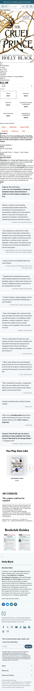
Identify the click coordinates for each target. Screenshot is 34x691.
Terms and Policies (8, 675)
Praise (2, 182)
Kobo (23, 131)
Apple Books (13, 127)
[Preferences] (23, 6)
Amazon (3, 127)
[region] (17, 468)
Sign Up (28, 646)
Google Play (4, 131)
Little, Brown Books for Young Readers (11, 76)
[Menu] (3, 6)
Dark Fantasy (24, 152)
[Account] (27, 6)
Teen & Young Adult (6, 148)
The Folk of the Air (5, 156)
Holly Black (5, 66)
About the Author (5, 157)
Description (3, 133)
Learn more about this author (10, 598)
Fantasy (16, 152)
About (4, 666)
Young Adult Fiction (6, 152)
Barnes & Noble (24, 127)
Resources (5, 670)
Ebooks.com (15, 131)
